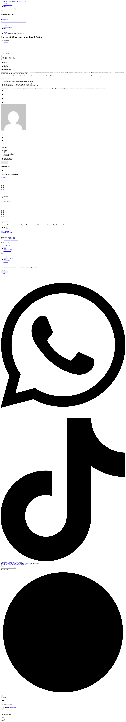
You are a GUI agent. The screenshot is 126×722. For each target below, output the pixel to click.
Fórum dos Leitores (8, 249)
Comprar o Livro (4, 19)
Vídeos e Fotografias (8, 258)
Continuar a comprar (5, 16)
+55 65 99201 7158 (10, 238)
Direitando (26, 563)
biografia (6, 3)
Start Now (4, 162)
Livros (5, 247)
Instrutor (5, 65)
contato (5, 6)
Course (5, 32)
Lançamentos (7, 260)
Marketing (6, 262)
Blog (5, 259)
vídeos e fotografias (8, 5)
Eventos (5, 248)
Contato (5, 256)
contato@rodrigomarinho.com (11, 240)
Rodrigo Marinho (12, 563)
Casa (5, 30)
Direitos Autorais (7, 251)
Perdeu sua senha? (12, 707)
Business (6, 42)
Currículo (6, 63)
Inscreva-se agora (5, 231)
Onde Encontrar (7, 245)
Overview (6, 62)
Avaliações (6, 66)
